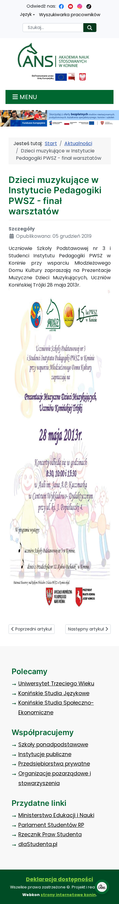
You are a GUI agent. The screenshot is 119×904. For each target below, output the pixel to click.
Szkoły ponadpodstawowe (53, 744)
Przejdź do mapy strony (4, 4)
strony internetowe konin (68, 894)
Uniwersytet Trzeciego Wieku (56, 683)
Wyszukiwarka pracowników (69, 15)
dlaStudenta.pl (37, 844)
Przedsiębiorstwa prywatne (54, 763)
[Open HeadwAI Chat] (102, 887)
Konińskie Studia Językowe (53, 693)
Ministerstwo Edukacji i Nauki (56, 815)
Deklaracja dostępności (59, 879)
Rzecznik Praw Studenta (50, 834)
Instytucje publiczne (44, 754)
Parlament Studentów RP (51, 825)
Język (26, 14)
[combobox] (53, 27)
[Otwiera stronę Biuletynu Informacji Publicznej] (71, 77)
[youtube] (70, 6)
